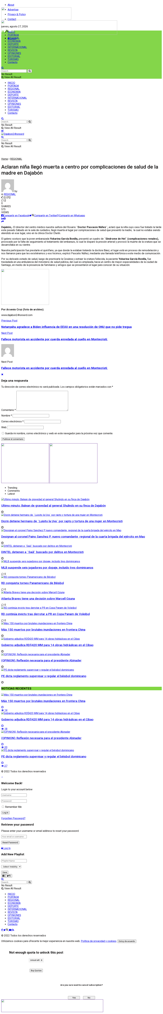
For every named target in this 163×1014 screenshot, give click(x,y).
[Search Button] (2, 67)
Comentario (8, 410)
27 (5, 765)
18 (5, 728)
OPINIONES (14, 53)
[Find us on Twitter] (6, 929)
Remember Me (13, 806)
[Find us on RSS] (13, 929)
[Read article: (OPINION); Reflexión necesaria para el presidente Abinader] (81, 731)
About (11, 4)
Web (3, 427)
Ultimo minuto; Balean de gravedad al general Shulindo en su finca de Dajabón (53, 505)
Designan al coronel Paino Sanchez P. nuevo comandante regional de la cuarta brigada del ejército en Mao (73, 536)
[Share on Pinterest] (5, 218)
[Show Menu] (2, 130)
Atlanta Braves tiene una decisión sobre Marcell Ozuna (38, 598)
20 (5, 747)
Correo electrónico (12, 421)
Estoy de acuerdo (127, 941)
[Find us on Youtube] (10, 929)
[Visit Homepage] (36, 18)
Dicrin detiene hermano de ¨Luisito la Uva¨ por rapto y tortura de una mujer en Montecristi (62, 521)
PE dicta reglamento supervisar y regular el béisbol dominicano (43, 676)
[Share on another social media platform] (2, 221)
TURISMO (13, 59)
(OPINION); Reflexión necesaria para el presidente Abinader (41, 660)
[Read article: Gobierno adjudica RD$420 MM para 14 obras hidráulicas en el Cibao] (81, 713)
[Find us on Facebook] (2, 929)
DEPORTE (13, 44)
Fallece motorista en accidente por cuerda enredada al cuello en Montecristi (54, 368)
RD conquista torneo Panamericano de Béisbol (32, 583)
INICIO (11, 32)
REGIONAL (14, 38)
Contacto (13, 62)
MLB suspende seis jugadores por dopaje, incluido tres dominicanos (47, 567)
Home (4, 158)
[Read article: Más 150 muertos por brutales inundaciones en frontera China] (81, 694)
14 (5, 710)
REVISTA (13, 50)
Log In (7, 848)
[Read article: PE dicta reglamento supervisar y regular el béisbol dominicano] (81, 750)
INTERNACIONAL (17, 47)
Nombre (6, 415)
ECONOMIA (14, 41)
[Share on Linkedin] (2, 218)
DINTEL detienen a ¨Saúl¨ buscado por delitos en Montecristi (42, 552)
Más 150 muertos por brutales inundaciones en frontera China (43, 629)
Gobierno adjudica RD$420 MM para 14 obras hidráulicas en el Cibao (47, 645)
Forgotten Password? (13, 818)
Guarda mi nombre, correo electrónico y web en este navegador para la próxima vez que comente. (59, 433)
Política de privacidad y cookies (98, 941)
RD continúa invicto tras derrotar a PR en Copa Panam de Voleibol (45, 614)
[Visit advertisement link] (59, 33)
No (89, 998)
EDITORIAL (14, 56)
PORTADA (13, 35)
